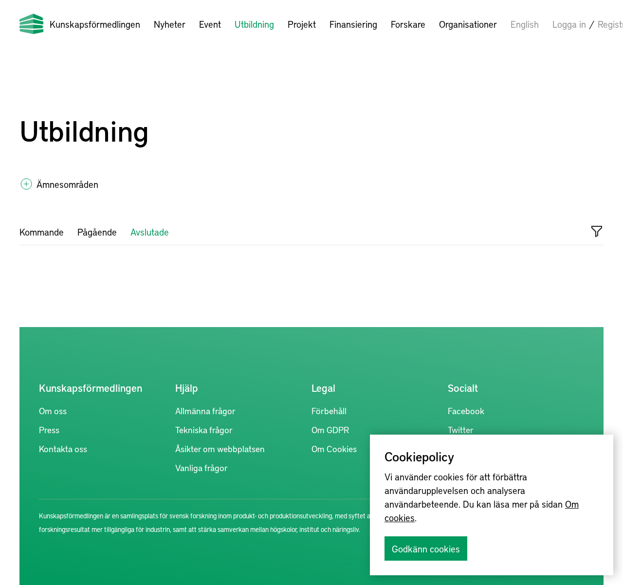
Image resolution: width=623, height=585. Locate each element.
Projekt (302, 24)
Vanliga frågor (201, 467)
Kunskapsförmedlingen (95, 24)
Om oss (53, 410)
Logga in (569, 24)
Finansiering (353, 24)
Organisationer (468, 24)
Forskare (408, 24)
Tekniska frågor (204, 429)
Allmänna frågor (205, 410)
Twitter (461, 429)
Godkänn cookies (426, 548)
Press (49, 429)
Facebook (466, 410)
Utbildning (254, 24)
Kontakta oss (63, 448)
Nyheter (169, 24)
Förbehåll (329, 410)
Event (210, 24)
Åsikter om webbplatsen (220, 448)
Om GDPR (330, 429)
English (525, 24)
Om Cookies (334, 448)
